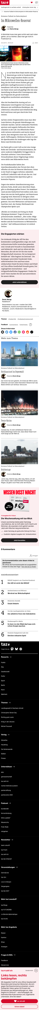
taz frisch (4, 850)
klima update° (5, 818)
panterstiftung (6, 790)
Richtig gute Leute (7, 717)
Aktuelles (4, 740)
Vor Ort (3, 877)
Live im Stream (6, 882)
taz (5, 644)
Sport (3, 681)
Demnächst (5, 873)
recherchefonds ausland (9, 786)
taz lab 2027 (5, 891)
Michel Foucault (6, 726)
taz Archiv (4, 919)
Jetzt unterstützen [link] (19, 282)
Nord (2, 690)
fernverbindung (6, 813)
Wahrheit (4, 694)
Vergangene (5, 886)
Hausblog (4, 745)
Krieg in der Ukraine (7, 722)
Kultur (3, 676)
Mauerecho (5, 822)
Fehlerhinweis (24, 324)
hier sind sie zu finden (29, 567)
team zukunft (5, 845)
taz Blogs (4, 905)
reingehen (4, 831)
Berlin (3, 685)
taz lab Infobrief (6, 859)
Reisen (3, 933)
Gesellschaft (5, 671)
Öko (2, 667)
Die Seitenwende (6, 749)
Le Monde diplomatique (9, 914)
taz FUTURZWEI (6, 910)
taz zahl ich (5, 781)
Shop (3, 942)
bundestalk (5, 809)
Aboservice (5, 965)
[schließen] (36, 970)
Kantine (3, 937)
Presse (3, 758)
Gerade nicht (29, 970)
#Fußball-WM (12, 319)
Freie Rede (4, 827)
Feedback (4, 960)
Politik (3, 662)
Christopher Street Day (9, 713)
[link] (11, 7)
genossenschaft (6, 777)
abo (2, 772)
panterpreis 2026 (7, 795)
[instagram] (20, 650)
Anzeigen (4, 947)
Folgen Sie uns (5, 649)
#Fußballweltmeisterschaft (25, 319)
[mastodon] (12, 650)
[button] (36, 2)
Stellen (3, 754)
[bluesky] (16, 650)
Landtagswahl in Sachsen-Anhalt (12, 708)
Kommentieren (13, 324)
